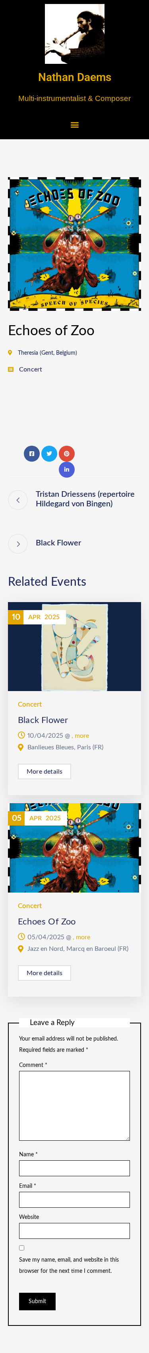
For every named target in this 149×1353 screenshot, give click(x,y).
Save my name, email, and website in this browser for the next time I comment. (69, 1265)
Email (27, 1186)
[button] (74, 124)
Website (29, 1217)
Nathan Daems (74, 77)
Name (28, 1154)
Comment (33, 1065)
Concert (30, 369)
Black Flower (43, 720)
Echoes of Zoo (47, 921)
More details (44, 771)
